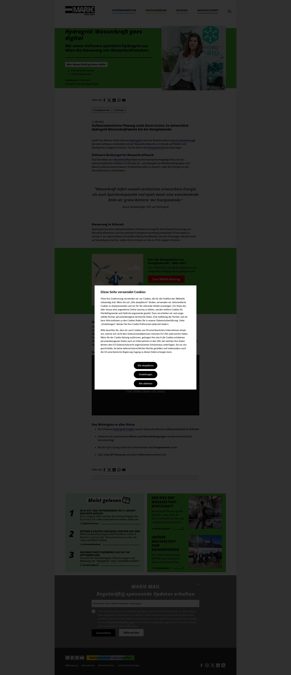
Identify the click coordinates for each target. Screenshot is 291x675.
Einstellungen (145, 375)
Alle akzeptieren (146, 365)
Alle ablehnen (145, 384)
